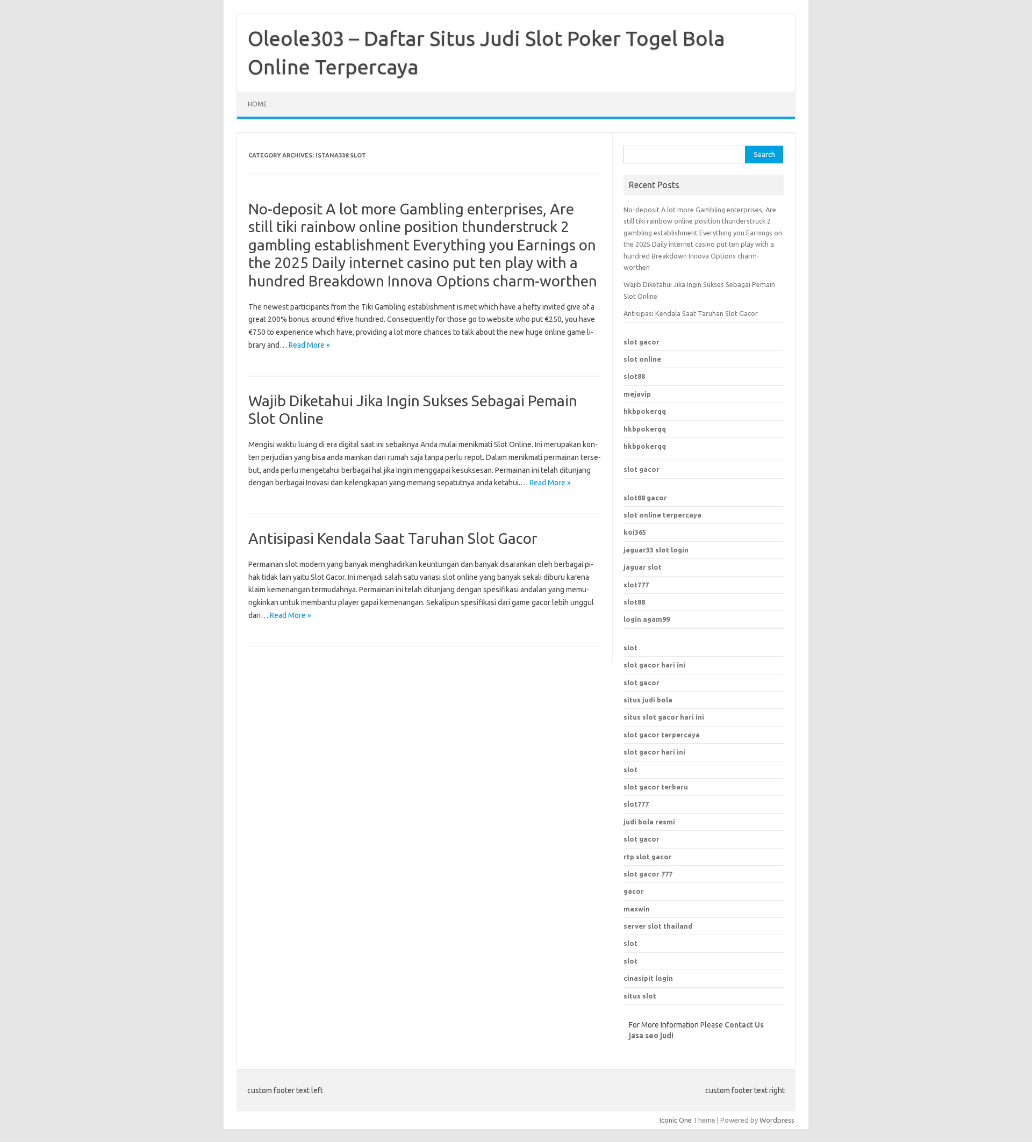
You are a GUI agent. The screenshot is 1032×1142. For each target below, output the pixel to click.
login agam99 (647, 619)
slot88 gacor (645, 497)
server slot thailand (658, 926)
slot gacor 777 (648, 874)
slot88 (634, 376)
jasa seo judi (651, 1035)
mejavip (637, 394)
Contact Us (744, 1025)
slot (630, 647)
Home (257, 103)
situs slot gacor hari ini (664, 717)
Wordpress (776, 1120)
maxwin (637, 909)
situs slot (640, 996)
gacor (634, 891)
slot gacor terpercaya (662, 734)
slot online (642, 359)
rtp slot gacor (648, 856)
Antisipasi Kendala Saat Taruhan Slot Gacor (393, 538)
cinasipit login (648, 978)
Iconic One (676, 1120)
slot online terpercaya (662, 515)
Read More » (309, 345)
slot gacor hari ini (654, 665)
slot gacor (642, 342)
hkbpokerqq (645, 411)
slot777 (636, 584)
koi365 (635, 532)
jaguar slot (643, 567)
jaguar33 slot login (656, 550)
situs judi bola (648, 699)
